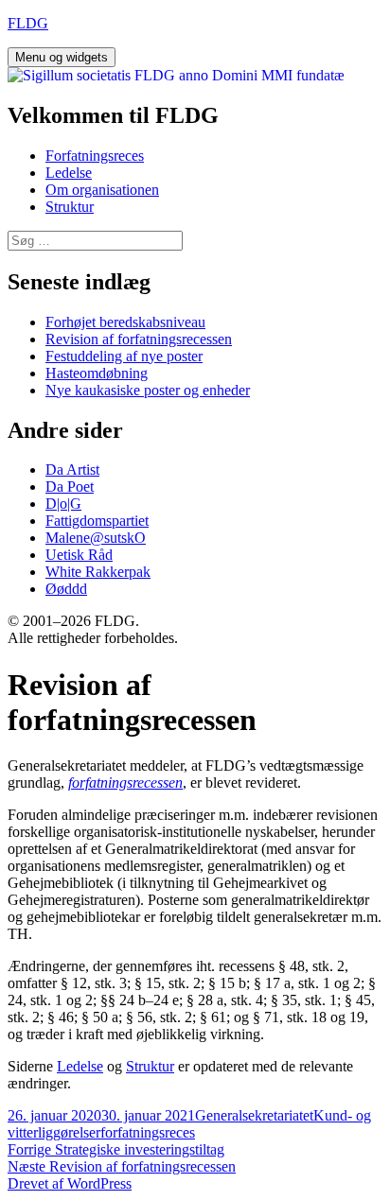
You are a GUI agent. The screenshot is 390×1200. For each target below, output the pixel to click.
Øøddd (66, 589)
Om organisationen (102, 190)
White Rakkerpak (98, 572)
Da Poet (69, 486)
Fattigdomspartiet (97, 521)
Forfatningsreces (94, 156)
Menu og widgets (61, 57)
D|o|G (63, 504)
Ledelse (68, 173)
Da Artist (72, 469)
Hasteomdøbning (96, 373)
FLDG (28, 23)
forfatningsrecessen (125, 782)
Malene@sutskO (95, 538)
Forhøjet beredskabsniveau (125, 322)
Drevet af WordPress (70, 1183)
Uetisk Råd (79, 555)
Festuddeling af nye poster (124, 356)
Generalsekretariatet (254, 1115)
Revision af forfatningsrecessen (138, 339)
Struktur (69, 207)
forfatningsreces (147, 1132)
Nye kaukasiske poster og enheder (147, 390)
